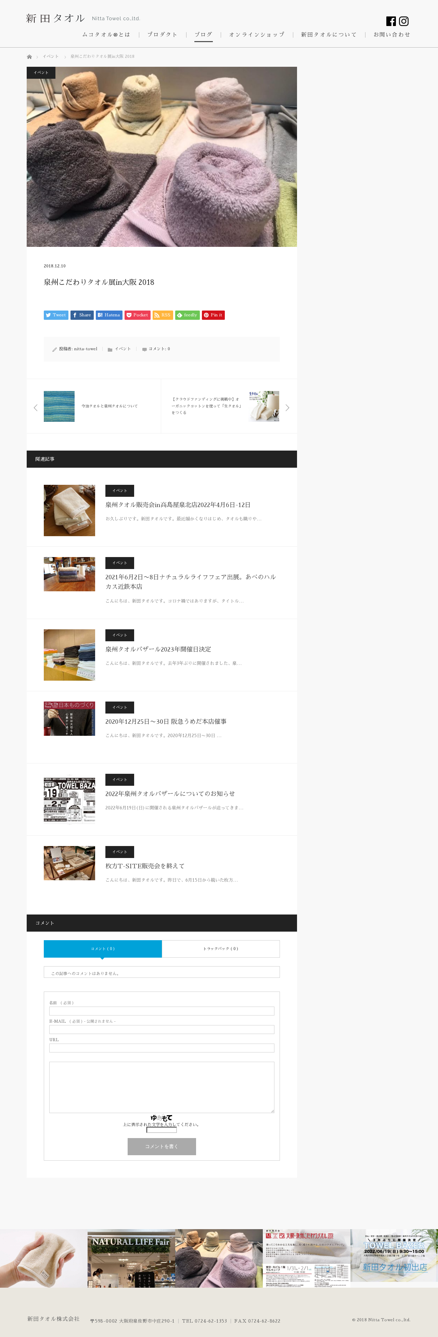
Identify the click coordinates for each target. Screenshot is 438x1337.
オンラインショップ (257, 35)
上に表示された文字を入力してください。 (162, 1125)
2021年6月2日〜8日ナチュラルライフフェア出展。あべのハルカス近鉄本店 (190, 582)
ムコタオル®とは (106, 35)
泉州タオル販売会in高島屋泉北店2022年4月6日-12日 (178, 505)
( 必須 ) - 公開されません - (82, 1021)
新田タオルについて (329, 35)
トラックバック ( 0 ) (221, 949)
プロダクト (162, 35)
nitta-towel (85, 349)
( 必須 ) (61, 1003)
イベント (41, 73)
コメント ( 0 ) (103, 949)
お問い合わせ (392, 35)
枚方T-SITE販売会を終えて (145, 866)
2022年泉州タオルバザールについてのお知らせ (170, 794)
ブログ (203, 35)
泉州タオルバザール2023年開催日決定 (158, 649)
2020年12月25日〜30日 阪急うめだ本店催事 (166, 722)
